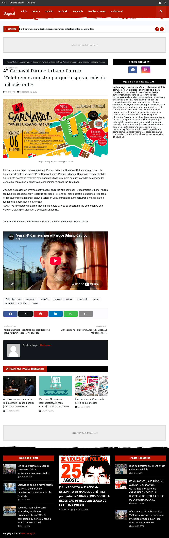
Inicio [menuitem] (24, 11)
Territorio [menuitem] (63, 11)
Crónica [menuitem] (36, 11)
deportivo (9, 303)
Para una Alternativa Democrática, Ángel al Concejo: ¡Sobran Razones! (54, 403)
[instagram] (165, 3)
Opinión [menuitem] (49, 11)
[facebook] (160, 3)
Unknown (11, 92)
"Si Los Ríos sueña (20, 62)
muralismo (23, 303)
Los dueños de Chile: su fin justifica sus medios (90, 401)
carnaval (58, 299)
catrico (69, 299)
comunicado (82, 299)
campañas (44, 299)
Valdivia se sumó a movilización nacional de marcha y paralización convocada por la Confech (35, 490)
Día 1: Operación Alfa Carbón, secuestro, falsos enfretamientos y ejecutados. (56, 29)
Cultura (95, 299)
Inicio (4, 3)
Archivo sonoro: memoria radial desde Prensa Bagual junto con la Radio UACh (18, 403)
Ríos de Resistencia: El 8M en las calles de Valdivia (147, 467)
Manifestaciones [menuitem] (96, 11)
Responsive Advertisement (85, 45)
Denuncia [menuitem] (78, 11)
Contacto (31, 3)
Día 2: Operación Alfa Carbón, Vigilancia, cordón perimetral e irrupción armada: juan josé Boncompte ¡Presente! (146, 517)
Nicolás (65, 509)
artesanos (30, 299)
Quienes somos (17, 3)
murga (35, 303)
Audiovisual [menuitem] (116, 11)
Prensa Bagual (28, 533)
